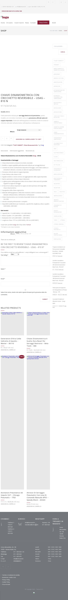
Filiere (56, 156)
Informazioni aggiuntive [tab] (17, 151)
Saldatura (57, 187)
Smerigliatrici (58, 195)
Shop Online (43, 22)
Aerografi (57, 74)
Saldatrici (57, 183)
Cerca (63, 52)
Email (3, 279)
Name (3, 269)
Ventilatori (57, 239)
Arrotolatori (58, 82)
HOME (60, 30)
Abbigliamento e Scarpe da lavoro (59, 69)
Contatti (33, 23)
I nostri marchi (19, 23)
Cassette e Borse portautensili (59, 127)
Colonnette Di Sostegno (58, 144)
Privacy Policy (6, 580)
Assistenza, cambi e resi (9, 577)
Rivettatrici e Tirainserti (58, 179)
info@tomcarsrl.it (30, 522)
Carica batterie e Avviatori (59, 116)
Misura (12, 131)
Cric (55, 148)
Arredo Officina (59, 78)
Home (3, 23)
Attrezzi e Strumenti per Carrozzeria (58, 97)
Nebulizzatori (58, 174)
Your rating (4, 255)
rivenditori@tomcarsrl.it (31, 525)
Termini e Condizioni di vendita (11, 575)
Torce (55, 220)
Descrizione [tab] (4, 151)
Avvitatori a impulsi (57, 103)
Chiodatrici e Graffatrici (58, 138)
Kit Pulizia (57, 164)
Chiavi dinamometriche (31, 145)
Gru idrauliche (58, 160)
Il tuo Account (6, 584)
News (27, 23)
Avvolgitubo (58, 112)
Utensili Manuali (59, 224)
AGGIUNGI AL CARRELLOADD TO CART (28, 139)
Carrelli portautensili (58, 122)
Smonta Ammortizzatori (59, 200)
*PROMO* (56, 64)
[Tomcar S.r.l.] (5, 17)
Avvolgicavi (57, 108)
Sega (55, 191)
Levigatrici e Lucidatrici (57, 169)
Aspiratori (57, 86)
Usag (42, 145)
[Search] (65, 2)
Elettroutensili (58, 152)
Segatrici (62, 191)
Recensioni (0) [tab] (30, 151)
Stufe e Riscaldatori (58, 211)
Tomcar (28, 225)
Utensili (62, 220)
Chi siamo (9, 23)
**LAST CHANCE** (18, 145)
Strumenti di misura (58, 206)
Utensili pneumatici (57, 228)
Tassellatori (58, 216)
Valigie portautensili (58, 234)
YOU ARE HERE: (54, 30)
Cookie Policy (6, 582)
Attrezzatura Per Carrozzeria (59, 91)
